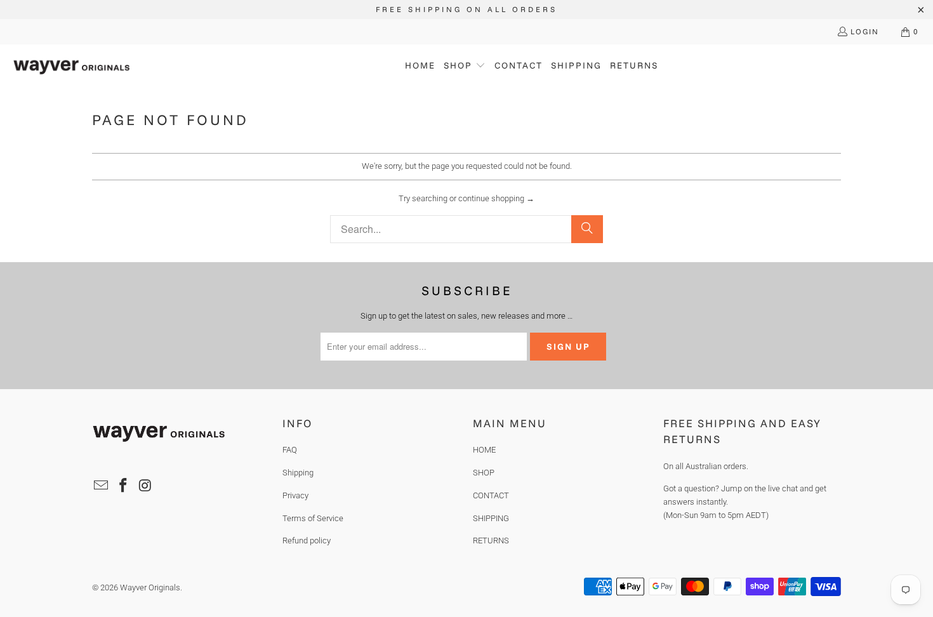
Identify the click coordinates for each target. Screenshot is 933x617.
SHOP (483, 472)
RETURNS (491, 540)
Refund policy (306, 540)
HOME (484, 449)
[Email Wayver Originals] (101, 486)
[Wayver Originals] (71, 66)
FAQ (289, 449)
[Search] (587, 229)
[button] (465, 66)
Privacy (295, 495)
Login (864, 31)
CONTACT (491, 495)
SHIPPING (491, 518)
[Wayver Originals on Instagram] (145, 486)
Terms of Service (312, 518)
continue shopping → (496, 198)
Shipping (298, 472)
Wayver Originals (150, 587)
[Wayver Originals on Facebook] (123, 486)
